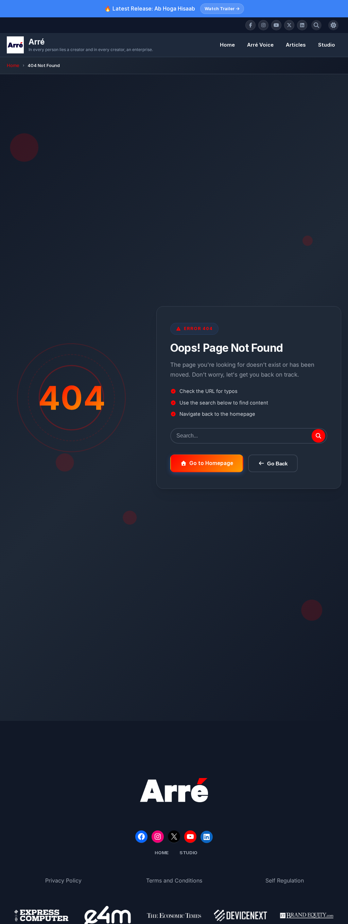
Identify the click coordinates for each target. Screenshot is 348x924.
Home (227, 45)
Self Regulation (284, 880)
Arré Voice (260, 45)
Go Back (277, 463)
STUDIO (188, 852)
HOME (162, 852)
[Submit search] (318, 436)
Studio (326, 45)
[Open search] (316, 25)
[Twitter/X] (289, 25)
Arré (37, 41)
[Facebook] (250, 25)
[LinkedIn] (302, 25)
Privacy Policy (63, 880)
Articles (296, 45)
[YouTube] (276, 25)
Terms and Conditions (174, 880)
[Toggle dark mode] (333, 25)
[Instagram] (263, 25)
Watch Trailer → (222, 8)
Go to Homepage (211, 463)
